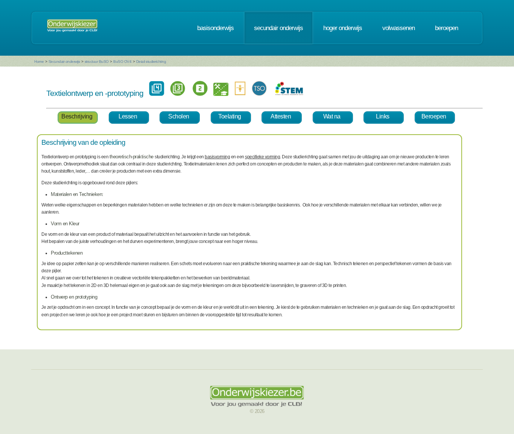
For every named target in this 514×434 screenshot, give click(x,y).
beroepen (446, 28)
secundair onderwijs (278, 28)
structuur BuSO (97, 61)
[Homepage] (72, 28)
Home (39, 61)
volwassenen (398, 28)
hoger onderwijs (342, 28)
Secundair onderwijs (64, 61)
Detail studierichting (151, 61)
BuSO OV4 (122, 61)
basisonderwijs (215, 28)
